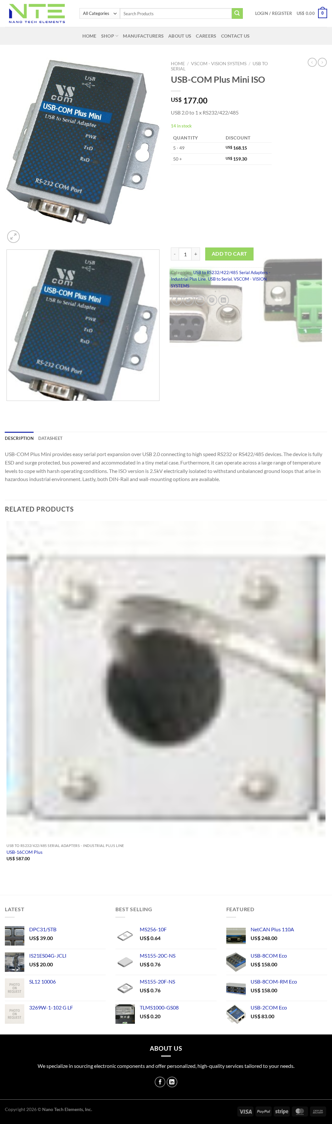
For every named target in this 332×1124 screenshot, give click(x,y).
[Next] (29, 233)
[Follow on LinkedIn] (172, 1082)
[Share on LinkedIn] (223, 300)
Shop (107, 36)
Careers (206, 36)
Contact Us (235, 36)
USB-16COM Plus (24, 852)
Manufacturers (143, 36)
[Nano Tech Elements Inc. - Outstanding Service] (37, 13)
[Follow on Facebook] (160, 1082)
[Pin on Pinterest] (212, 300)
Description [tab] (19, 438)
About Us (179, 36)
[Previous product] (322, 62)
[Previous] (8, 407)
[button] (273, 13)
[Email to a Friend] (200, 300)
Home (89, 36)
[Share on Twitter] (188, 300)
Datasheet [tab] (50, 438)
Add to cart (229, 254)
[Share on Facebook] (177, 300)
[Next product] (312, 62)
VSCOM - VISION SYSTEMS (218, 63)
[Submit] (237, 13)
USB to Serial (220, 279)
